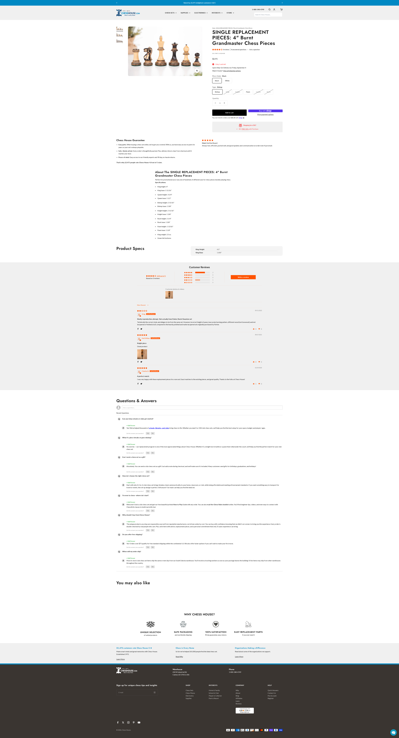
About (238, 693)
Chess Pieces (190, 693)
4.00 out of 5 (161, 276)
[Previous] (116, 2)
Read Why (179, 657)
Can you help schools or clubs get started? (137, 419)
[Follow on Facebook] (117, 722)
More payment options (265, 114)
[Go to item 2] (119, 35)
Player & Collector (215, 696)
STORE (229, 13)
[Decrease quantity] (215, 102)
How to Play (177, 504)
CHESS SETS (169, 13)
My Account (272, 696)
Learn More (120, 659)
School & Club (214, 693)
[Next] (282, 2)
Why (237, 690)
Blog (237, 696)
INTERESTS (216, 13)
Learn (238, 701)
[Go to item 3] (119, 41)
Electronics (190, 696)
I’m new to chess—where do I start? (135, 495)
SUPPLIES (184, 13)
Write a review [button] (243, 277)
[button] (217, 49)
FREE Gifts (245, 129)
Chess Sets (189, 690)
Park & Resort (214, 698)
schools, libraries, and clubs (159, 428)
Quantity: (215, 98)
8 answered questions (238, 49)
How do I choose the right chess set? (136, 476)
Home (213, 28)
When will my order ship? (131, 551)
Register (271, 698)
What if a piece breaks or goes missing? (136, 438)
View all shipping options (232, 71)
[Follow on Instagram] (128, 722)
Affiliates (239, 698)
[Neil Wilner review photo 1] (142, 354)
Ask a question (254, 49)
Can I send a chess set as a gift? (133, 457)
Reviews (239, 704)
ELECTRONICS (200, 13)
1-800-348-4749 (258, 9)
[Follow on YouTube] (139, 722)
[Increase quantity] (224, 102)
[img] (142, 311)
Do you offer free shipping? (132, 534)
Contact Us (272, 693)
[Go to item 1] (119, 29)
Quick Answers (273, 690)
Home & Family (214, 690)
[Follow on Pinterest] (133, 722)
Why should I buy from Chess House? (136, 515)
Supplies (189, 698)
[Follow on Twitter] (123, 722)
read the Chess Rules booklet (218, 504)
